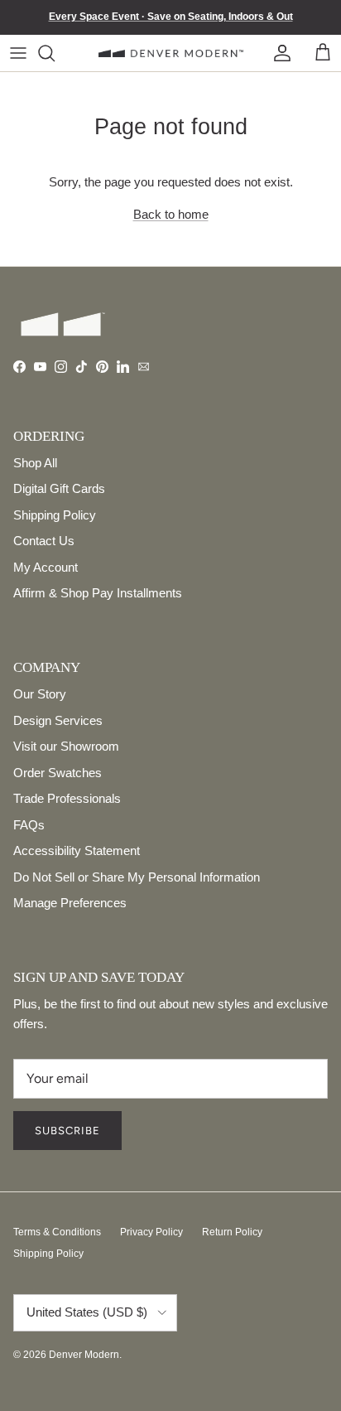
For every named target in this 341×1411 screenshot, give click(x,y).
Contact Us (43, 541)
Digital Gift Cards (59, 488)
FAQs (29, 825)
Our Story (39, 694)
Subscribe (67, 1130)
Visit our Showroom (66, 746)
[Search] (56, 53)
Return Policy (232, 1232)
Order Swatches (57, 773)
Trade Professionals (67, 798)
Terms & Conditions (57, 1232)
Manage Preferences (70, 903)
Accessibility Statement (76, 850)
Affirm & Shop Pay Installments (97, 593)
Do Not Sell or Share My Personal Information (136, 877)
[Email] (143, 366)
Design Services (58, 720)
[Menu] (18, 53)
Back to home (171, 214)
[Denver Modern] (170, 52)
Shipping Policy (54, 515)
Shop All (35, 463)
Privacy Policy (151, 1232)
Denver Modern (84, 1354)
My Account (45, 567)
